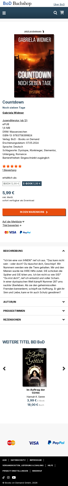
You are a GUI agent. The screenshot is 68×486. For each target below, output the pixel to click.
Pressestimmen (14, 310)
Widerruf (37, 471)
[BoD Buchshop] (18, 3)
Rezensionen (12, 319)
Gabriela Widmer (13, 112)
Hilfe (50, 465)
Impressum (36, 460)
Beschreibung (13, 250)
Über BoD (59, 4)
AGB (4, 460)
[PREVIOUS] (4, 368)
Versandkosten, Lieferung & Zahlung (23, 465)
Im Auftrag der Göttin (36, 391)
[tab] (34, 248)
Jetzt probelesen (32, 31)
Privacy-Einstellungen (15, 471)
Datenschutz (18, 460)
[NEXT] (64, 368)
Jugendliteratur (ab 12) (15, 120)
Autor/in (9, 301)
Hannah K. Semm (36, 396)
